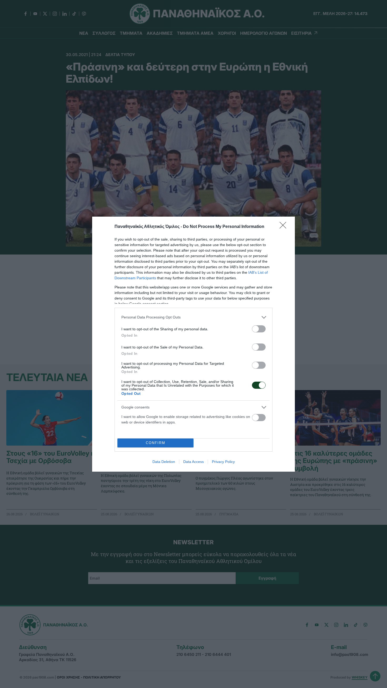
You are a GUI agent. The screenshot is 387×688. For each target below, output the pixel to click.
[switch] (259, 328)
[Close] (285, 227)
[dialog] (193, 344)
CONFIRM (155, 443)
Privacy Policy (223, 462)
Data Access (193, 462)
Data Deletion (163, 462)
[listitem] (193, 317)
